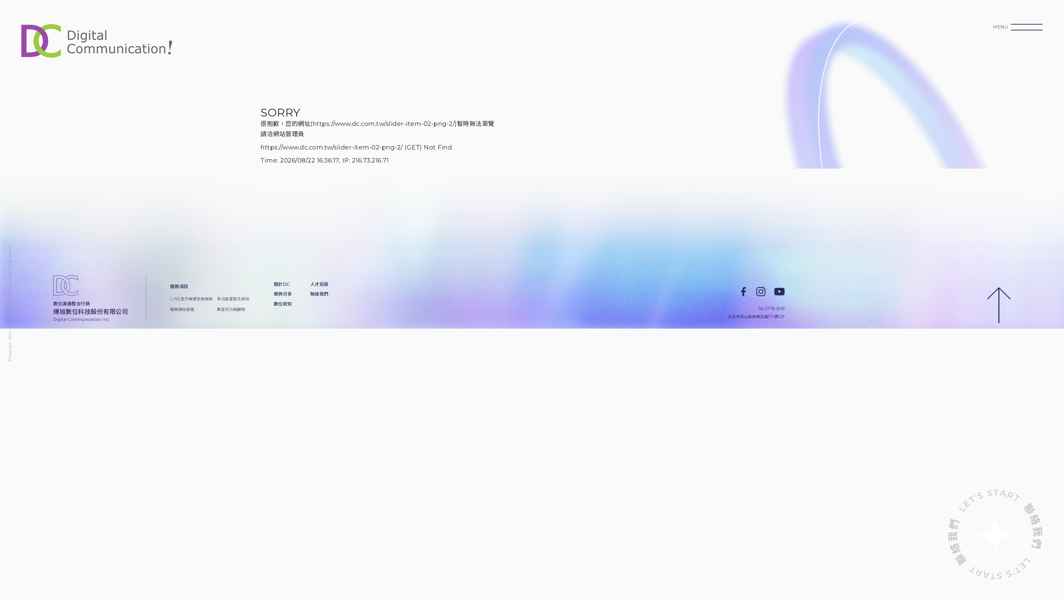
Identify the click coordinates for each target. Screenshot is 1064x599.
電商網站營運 (182, 309)
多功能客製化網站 (233, 298)
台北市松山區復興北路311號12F (756, 316)
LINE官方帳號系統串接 (189, 298)
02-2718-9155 (771, 308)
